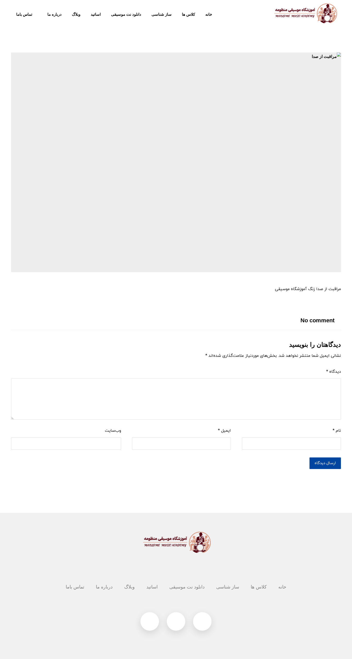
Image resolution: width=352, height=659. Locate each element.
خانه (282, 586)
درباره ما (104, 586)
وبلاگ (129, 586)
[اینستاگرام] (176, 621)
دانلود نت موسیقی (187, 586)
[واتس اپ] (149, 621)
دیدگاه (333, 372)
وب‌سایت (113, 430)
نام (337, 430)
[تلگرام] (202, 621)
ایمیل (224, 430)
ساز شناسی (227, 586)
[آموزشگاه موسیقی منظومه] (305, 13)
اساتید (152, 586)
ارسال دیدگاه (325, 463)
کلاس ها (259, 586)
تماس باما (75, 586)
